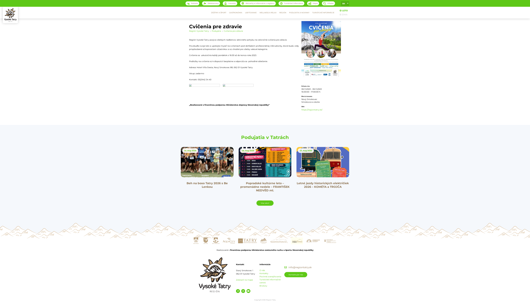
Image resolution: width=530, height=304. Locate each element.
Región (282, 13)
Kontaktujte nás (296, 275)
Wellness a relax (267, 13)
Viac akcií (265, 203)
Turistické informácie (323, 13)
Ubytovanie (251, 13)
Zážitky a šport (218, 13)
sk (343, 3)
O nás (262, 270)
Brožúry (263, 286)
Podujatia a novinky (299, 13)
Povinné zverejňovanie (270, 276)
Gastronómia (235, 13)
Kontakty (263, 273)
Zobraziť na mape (244, 280)
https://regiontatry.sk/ (311, 110)
